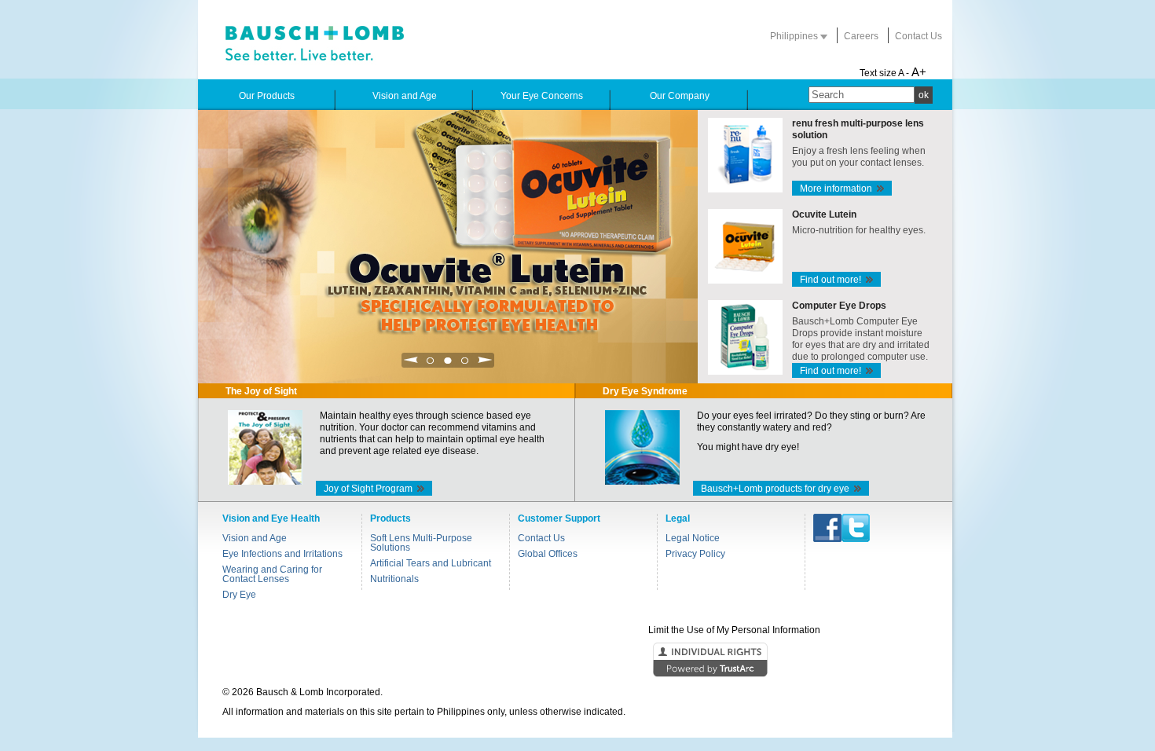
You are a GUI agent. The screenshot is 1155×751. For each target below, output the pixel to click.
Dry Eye (239, 594)
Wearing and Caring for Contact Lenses (272, 574)
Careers (861, 36)
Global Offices (548, 553)
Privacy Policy (695, 553)
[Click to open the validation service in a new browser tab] (576, 661)
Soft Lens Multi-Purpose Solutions (421, 543)
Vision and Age (254, 538)
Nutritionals (394, 578)
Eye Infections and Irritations (282, 553)
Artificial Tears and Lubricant (430, 563)
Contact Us (918, 36)
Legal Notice (693, 538)
